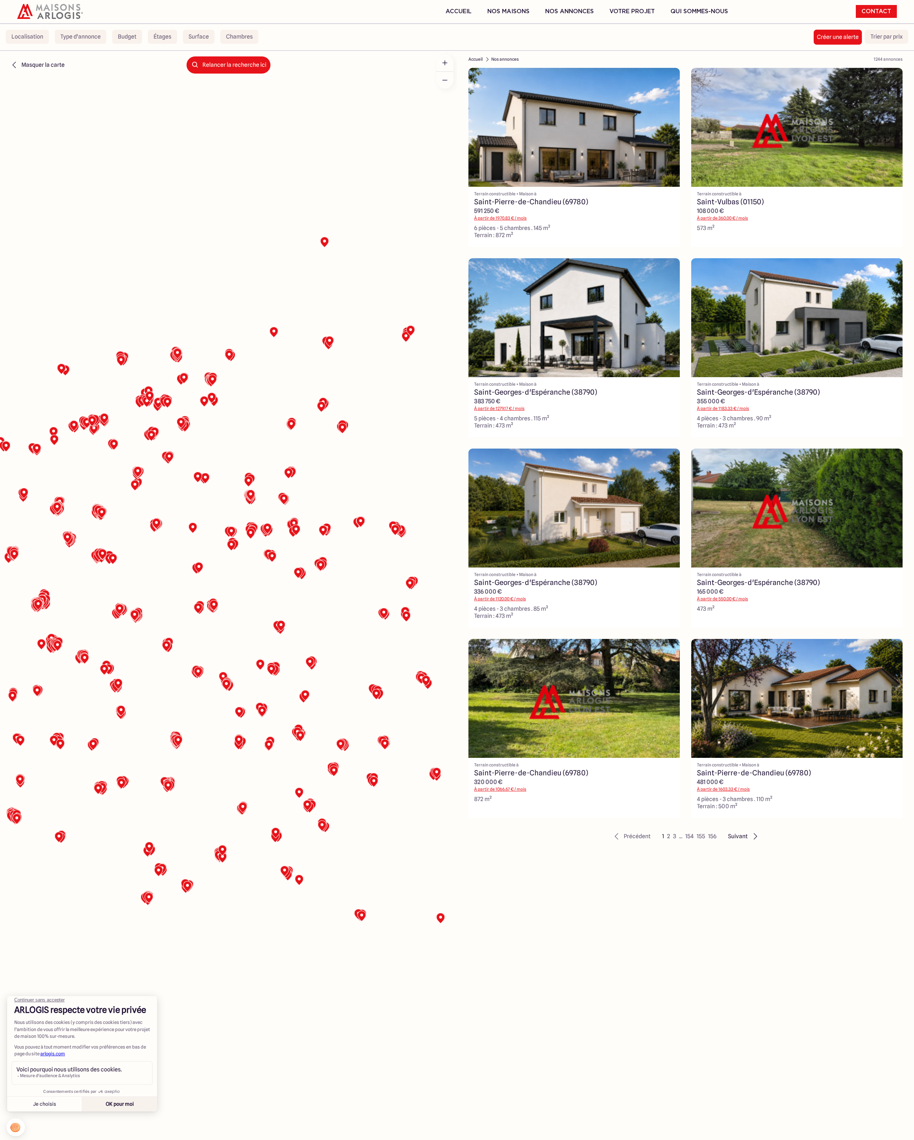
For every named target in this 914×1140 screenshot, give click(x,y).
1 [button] (663, 836)
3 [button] (674, 836)
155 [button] (701, 836)
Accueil (459, 11)
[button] (631, 836)
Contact (876, 11)
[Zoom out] (444, 80)
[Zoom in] (444, 62)
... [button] (680, 836)
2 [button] (668, 836)
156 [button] (712, 836)
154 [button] (689, 836)
